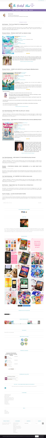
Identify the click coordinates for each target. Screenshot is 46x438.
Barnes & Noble (19, 43)
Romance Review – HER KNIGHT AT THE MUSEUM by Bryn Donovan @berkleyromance (21, 119)
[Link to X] (39, 0)
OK (36, 436)
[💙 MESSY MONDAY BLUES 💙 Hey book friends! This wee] (37, 271)
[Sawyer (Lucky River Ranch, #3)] (6, 358)
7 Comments (8, 158)
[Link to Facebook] (40, 0)
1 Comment (8, 70)
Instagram (31, 61)
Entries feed (6, 411)
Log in (5, 410)
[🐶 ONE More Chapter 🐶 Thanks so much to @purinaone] (10, 271)
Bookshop (23, 43)
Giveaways (14, 429)
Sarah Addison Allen (9, 361)
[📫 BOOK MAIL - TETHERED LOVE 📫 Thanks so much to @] (10, 297)
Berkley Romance (21, 75)
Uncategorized (15, 432)
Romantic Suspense (20, 40)
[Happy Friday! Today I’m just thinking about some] (37, 244)
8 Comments (8, 177)
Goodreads (16, 44)
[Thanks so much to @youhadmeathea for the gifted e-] (37, 284)
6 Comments (8, 186)
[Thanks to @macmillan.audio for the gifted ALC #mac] (10, 258)
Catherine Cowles (23, 36)
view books (16, 380)
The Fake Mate (23, 73)
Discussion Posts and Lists (8, 399)
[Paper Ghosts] (6, 362)
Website (21, 61)
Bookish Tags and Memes (8, 397)
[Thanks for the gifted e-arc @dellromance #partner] (24, 271)
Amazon (15, 43)
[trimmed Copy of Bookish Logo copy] (21, 5)
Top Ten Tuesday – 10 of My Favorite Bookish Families (14, 193)
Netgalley (18, 78)
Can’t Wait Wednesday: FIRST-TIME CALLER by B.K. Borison (15, 110)
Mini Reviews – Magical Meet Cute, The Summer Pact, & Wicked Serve (17, 185)
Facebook (24, 61)
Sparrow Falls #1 (19, 38)
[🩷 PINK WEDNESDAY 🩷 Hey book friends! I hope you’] (37, 258)
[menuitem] (13, 10)
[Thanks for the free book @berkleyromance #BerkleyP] (24, 244)
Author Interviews (6, 395)
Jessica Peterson (9, 357)
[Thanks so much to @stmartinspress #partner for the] (10, 284)
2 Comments (8, 25)
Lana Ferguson (24, 72)
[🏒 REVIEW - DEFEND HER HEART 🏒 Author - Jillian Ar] (24, 284)
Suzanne (12, 25)
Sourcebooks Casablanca (22, 39)
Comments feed (6, 412)
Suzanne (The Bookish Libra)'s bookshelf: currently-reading (11, 354)
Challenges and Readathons (8, 398)
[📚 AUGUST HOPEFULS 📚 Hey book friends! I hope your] (24, 297)
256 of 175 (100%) (14, 379)
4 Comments (8, 34)
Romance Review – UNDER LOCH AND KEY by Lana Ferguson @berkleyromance (20, 69)
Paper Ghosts (9, 360)
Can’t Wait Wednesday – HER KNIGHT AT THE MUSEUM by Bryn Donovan (18, 157)
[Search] (34, 10)
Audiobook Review (7, 394)
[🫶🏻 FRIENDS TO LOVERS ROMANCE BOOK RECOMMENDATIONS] (10, 244)
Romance (22, 76)
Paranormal (19, 76)
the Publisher (19, 42)
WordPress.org (6, 413)
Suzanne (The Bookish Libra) (11, 377)
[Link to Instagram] (43, 0)
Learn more (41, 436)
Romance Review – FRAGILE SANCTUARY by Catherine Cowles (16, 33)
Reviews (14, 431)
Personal (14, 430)
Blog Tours (6, 396)
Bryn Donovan (25, 122)
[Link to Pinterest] (41, 0)
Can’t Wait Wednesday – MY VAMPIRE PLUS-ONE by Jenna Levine (17, 176)
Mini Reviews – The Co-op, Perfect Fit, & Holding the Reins (15, 24)
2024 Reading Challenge (11, 376)
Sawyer (8, 356)
